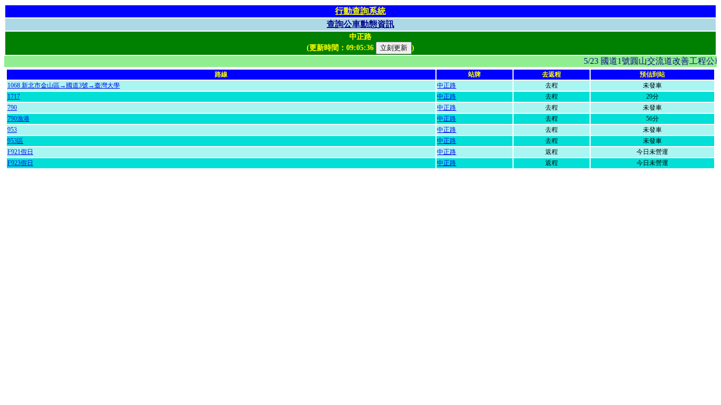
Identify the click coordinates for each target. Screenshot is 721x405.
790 (12, 107)
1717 (13, 96)
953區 (15, 140)
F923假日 (20, 163)
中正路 (446, 85)
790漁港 (18, 118)
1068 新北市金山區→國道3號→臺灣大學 (63, 85)
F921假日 (20, 152)
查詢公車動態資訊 (360, 24)
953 (12, 129)
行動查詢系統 (360, 10)
